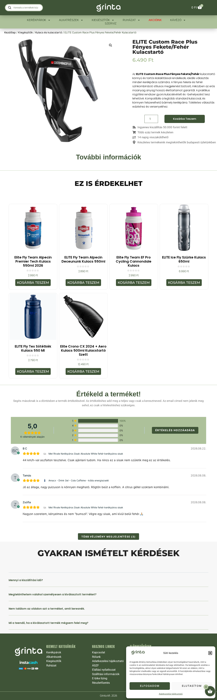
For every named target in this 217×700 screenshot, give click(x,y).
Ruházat (129, 20)
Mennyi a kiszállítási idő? (26, 580)
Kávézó (175, 20)
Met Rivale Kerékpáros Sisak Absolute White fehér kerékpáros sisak (85, 453)
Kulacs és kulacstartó (48, 32)
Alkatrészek (69, 20)
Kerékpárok (36, 20)
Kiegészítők (101, 20)
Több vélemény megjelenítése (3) (108, 536)
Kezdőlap (10, 32)
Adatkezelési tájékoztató (171, 694)
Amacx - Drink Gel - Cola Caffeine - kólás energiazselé (78, 480)
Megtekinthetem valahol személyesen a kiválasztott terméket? (52, 594)
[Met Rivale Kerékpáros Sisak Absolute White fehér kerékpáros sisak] (45, 453)
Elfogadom (149, 685)
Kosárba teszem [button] (33, 283)
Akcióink (155, 20)
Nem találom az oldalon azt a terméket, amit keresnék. (47, 609)
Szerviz (110, 23)
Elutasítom (192, 685)
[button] (210, 653)
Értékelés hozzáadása (175, 430)
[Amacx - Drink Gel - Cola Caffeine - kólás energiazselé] (45, 480)
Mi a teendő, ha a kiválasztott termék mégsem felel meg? (48, 623)
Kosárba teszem (184, 119)
